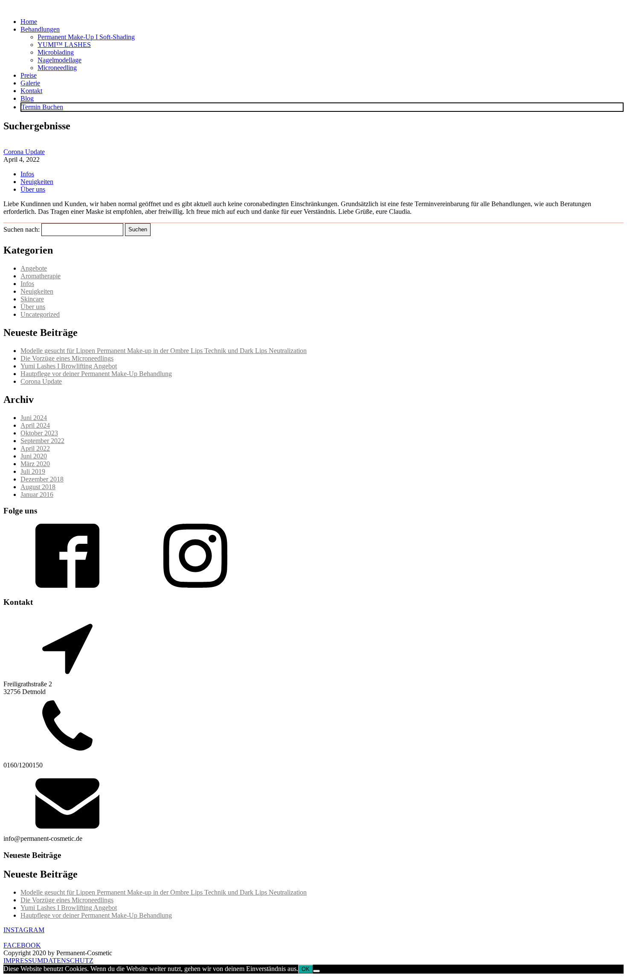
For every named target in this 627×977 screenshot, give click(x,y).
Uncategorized (40, 314)
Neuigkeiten (36, 181)
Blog (27, 98)
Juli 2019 (32, 471)
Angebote (33, 268)
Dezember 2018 (42, 479)
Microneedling (57, 67)
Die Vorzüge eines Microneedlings (66, 358)
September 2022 (42, 440)
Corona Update (24, 151)
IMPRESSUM (23, 960)
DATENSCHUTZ (68, 960)
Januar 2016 (36, 494)
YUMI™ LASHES (64, 44)
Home (28, 21)
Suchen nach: (21, 229)
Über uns (32, 189)
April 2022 (35, 448)
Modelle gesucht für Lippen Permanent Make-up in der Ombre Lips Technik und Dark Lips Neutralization (163, 350)
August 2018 (37, 486)
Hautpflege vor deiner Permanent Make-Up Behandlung (96, 373)
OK (306, 969)
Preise (28, 75)
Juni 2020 (33, 456)
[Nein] (316, 971)
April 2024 (35, 425)
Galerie (30, 83)
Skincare (32, 299)
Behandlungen (40, 29)
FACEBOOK (22, 945)
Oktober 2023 (39, 433)
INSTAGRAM (23, 929)
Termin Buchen (42, 107)
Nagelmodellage (59, 60)
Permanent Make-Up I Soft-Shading (86, 37)
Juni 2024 (33, 417)
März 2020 (35, 463)
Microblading (56, 52)
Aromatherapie (40, 276)
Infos (27, 174)
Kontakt (31, 90)
